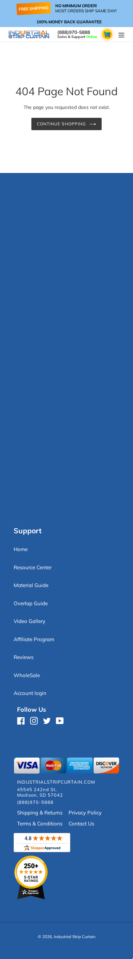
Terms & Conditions (39, 823)
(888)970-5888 (73, 32)
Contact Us (81, 823)
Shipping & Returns (39, 812)
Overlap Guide (31, 603)
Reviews (23, 657)
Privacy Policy (85, 812)
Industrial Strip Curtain (74, 936)
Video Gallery (29, 621)
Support (28, 530)
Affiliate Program (34, 639)
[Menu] (121, 34)
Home (21, 549)
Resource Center (32, 567)
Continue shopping (61, 123)
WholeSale (27, 675)
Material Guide (31, 585)
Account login (30, 693)
